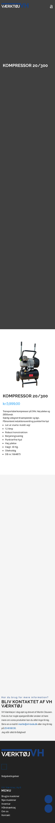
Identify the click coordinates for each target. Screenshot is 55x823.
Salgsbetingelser (10, 776)
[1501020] (27, 389)
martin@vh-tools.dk (27, 724)
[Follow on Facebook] (4, 766)
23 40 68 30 (10, 728)
